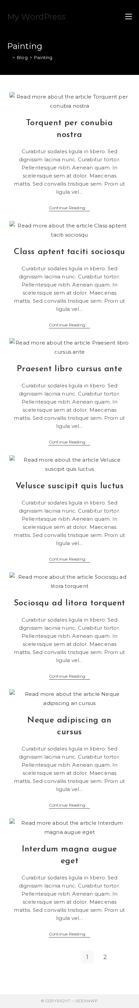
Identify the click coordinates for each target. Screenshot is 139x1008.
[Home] (8, 57)
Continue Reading (69, 208)
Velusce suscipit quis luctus (70, 486)
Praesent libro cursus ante (69, 369)
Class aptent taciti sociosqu (69, 252)
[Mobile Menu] (128, 17)
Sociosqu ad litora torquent (69, 603)
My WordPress (36, 17)
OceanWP (87, 1001)
